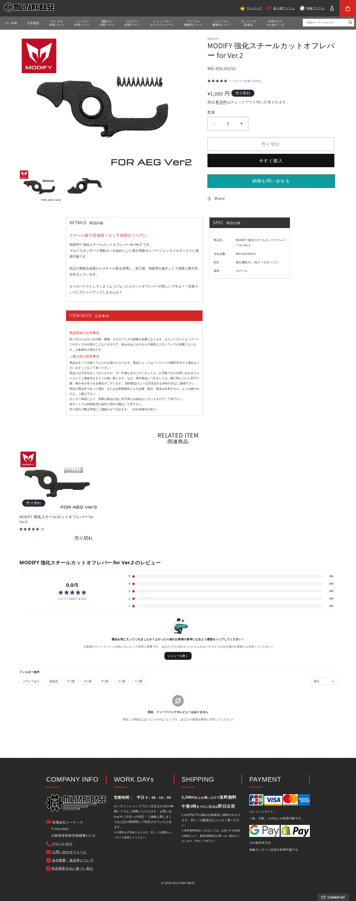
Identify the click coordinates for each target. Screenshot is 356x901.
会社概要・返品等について (73, 860)
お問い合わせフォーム (69, 852)
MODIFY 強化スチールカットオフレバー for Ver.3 (56, 519)
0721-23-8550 (62, 844)
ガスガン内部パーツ (132, 23)
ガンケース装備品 (248, 23)
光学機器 (33, 23)
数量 (211, 112)
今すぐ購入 (271, 160)
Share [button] (219, 198)
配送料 (221, 102)
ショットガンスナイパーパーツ (162, 23)
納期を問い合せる (271, 181)
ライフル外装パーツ (56, 23)
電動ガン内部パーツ (107, 23)
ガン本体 (11, 23)
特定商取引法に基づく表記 (72, 868)
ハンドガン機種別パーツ (221, 23)
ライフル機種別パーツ (193, 23)
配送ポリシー (212, 820)
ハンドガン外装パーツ (82, 23)
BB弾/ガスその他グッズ (275, 23)
